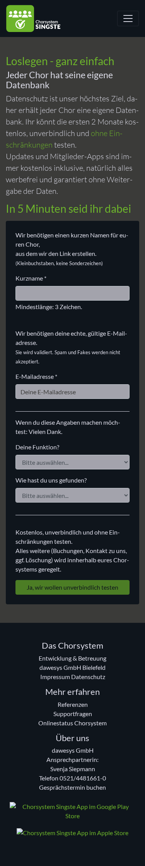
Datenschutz (88, 676)
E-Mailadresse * (36, 376)
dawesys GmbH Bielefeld (72, 667)
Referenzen (73, 704)
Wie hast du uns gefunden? (51, 480)
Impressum (55, 676)
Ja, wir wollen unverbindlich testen (72, 587)
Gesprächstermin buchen (72, 787)
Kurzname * (30, 278)
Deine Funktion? (37, 447)
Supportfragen (72, 713)
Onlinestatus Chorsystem (72, 722)
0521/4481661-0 (83, 778)
